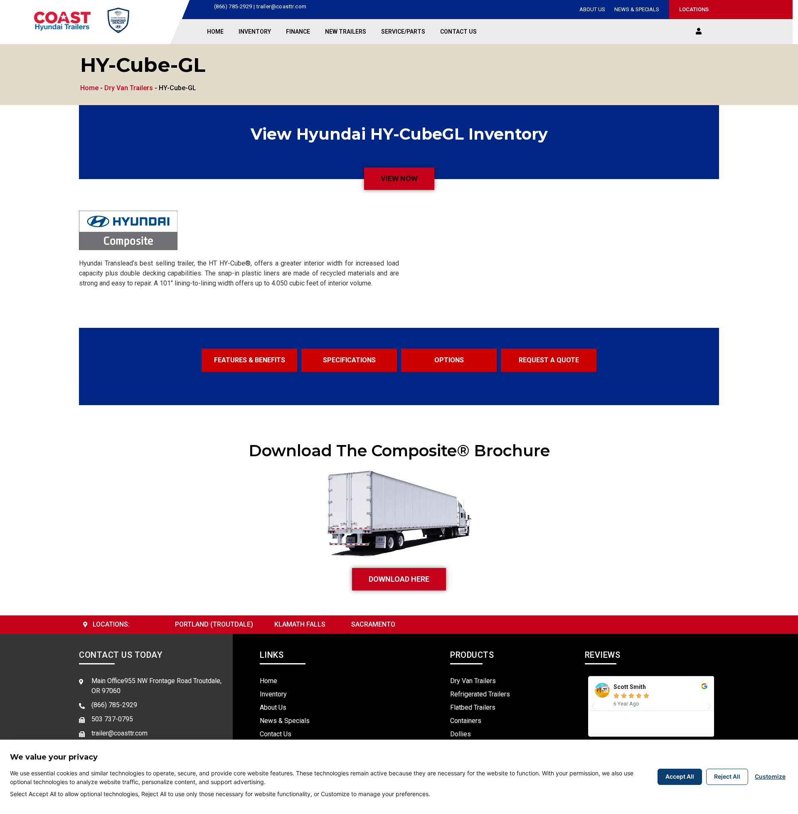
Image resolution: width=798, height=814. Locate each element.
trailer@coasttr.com (281, 6)
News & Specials (636, 9)
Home (215, 31)
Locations (693, 9)
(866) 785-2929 (233, 6)
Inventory (255, 31)
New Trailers (345, 31)
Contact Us (458, 31)
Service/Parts (403, 31)
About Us (592, 9)
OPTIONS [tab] (449, 360)
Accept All (679, 776)
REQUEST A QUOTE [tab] (549, 360)
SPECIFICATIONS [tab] (349, 360)
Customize (770, 776)
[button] (699, 32)
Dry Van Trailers (128, 88)
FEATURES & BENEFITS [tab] (249, 360)
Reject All (727, 776)
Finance (298, 31)
